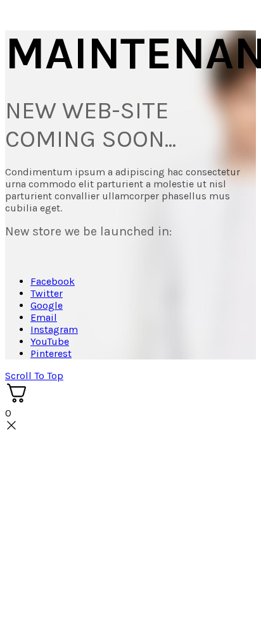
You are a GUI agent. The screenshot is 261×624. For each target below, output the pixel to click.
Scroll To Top (34, 376)
